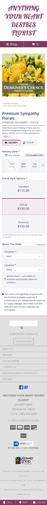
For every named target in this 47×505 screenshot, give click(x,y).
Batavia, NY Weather (11, 480)
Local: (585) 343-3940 (23, 414)
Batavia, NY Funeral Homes (17, 471)
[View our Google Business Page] (26, 388)
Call (8, 502)
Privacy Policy (11, 490)
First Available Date (34, 155)
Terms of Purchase (31, 490)
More (5, 136)
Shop (13, 44)
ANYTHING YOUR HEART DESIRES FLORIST (23, 20)
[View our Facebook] (21, 388)
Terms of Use (23, 494)
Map (24, 502)
